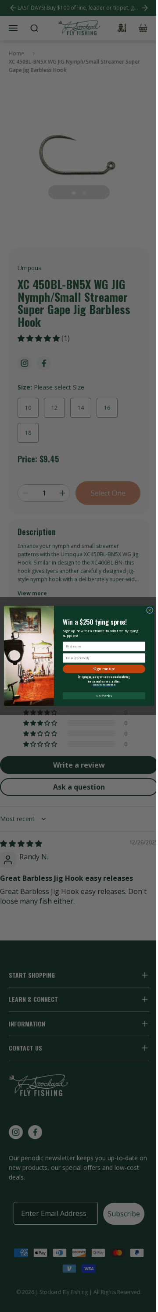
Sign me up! (104, 669)
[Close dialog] (150, 610)
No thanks (104, 696)
